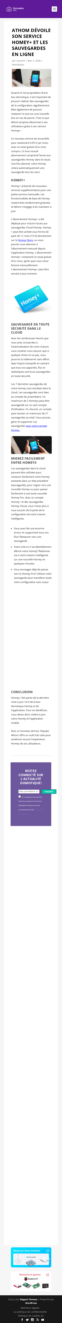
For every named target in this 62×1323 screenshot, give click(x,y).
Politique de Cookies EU (31, 1315)
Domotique (18, 64)
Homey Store (25, 240)
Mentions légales (30, 1307)
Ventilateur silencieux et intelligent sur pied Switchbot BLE (30, 1182)
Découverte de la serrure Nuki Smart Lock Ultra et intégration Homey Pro (31, 879)
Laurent (20, 60)
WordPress (31, 1303)
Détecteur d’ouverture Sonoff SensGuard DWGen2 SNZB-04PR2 (30, 1079)
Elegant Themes (28, 1299)
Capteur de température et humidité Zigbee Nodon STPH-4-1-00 (31, 981)
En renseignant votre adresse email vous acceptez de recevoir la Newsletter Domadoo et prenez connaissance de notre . (31, 805)
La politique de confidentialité (30, 1311)
